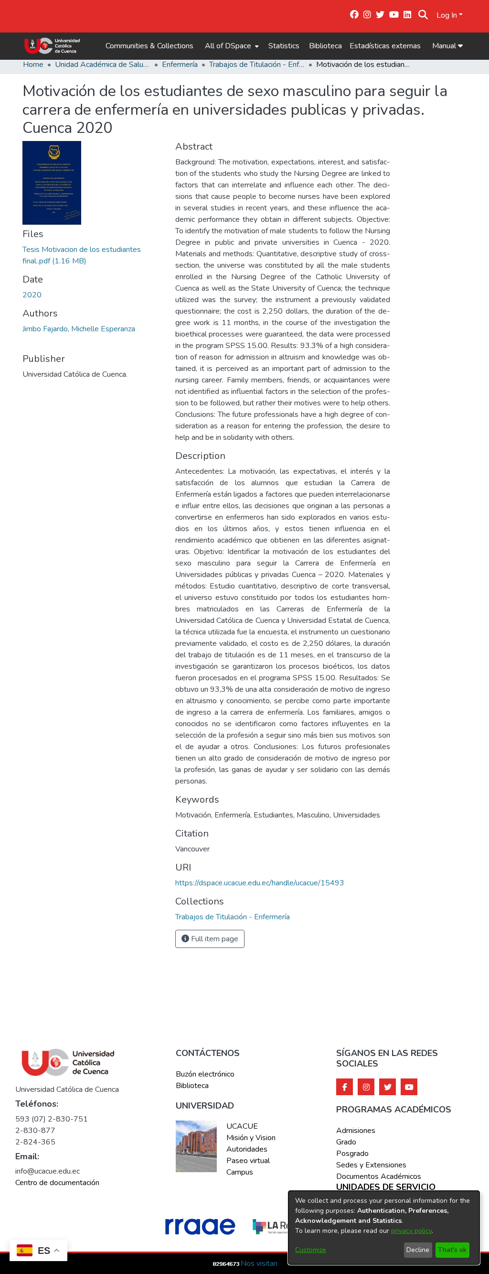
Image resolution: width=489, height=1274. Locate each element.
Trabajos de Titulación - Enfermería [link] (257, 64)
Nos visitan (259, 1263)
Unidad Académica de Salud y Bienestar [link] (102, 64)
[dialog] (383, 1227)
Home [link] (33, 64)
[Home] (52, 45)
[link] (232, 917)
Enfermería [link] (180, 64)
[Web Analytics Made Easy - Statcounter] (226, 1263)
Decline (417, 1249)
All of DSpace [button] (228, 46)
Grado (346, 1142)
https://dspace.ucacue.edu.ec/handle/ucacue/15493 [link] (259, 883)
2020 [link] (32, 295)
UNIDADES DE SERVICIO (386, 1187)
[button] (423, 15)
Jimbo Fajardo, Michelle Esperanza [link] (78, 329)
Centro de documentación (57, 1182)
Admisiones (355, 1130)
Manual (445, 46)
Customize (310, 1249)
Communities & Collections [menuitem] (149, 46)
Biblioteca (325, 46)
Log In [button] (447, 15)
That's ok (452, 1249)
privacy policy (411, 1230)
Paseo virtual (248, 1160)
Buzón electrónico (205, 1074)
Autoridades (246, 1149)
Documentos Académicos (378, 1176)
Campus (239, 1172)
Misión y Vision (251, 1137)
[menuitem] (231, 46)
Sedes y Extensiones (371, 1165)
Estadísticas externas (385, 46)
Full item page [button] (213, 939)
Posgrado (352, 1153)
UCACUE (242, 1126)
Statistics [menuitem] (283, 46)
